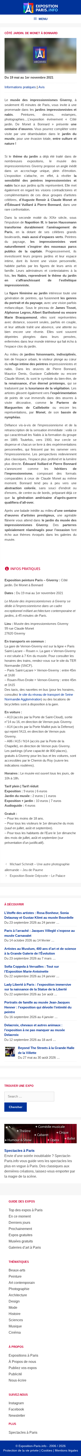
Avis (41, 87)
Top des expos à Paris (26, 1210)
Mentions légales (66, 1450)
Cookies (46, 1450)
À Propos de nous (22, 1361)
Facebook (16, 1409)
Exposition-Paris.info (32, 1446)
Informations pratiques (20, 87)
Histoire (15, 1314)
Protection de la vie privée (21, 1450)
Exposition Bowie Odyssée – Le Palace (37, 876)
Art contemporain (22, 1282)
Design (14, 1301)
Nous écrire (17, 1380)
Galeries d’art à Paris (25, 1247)
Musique (15, 1326)
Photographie (19, 1289)
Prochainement (20, 1229)
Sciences (16, 1320)
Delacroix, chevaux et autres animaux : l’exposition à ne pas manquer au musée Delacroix (34, 1030)
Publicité (15, 1374)
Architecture (18, 1295)
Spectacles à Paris (23, 1432)
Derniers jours (19, 1222)
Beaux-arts (17, 1270)
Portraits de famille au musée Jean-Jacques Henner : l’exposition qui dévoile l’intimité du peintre (37, 1007)
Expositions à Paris (23, 1355)
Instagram (16, 1403)
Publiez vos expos (23, 1368)
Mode (13, 1307)
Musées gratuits (21, 1241)
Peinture (15, 1276)
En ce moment (20, 1216)
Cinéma (15, 1332)
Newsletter (17, 1415)
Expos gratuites (20, 1235)
